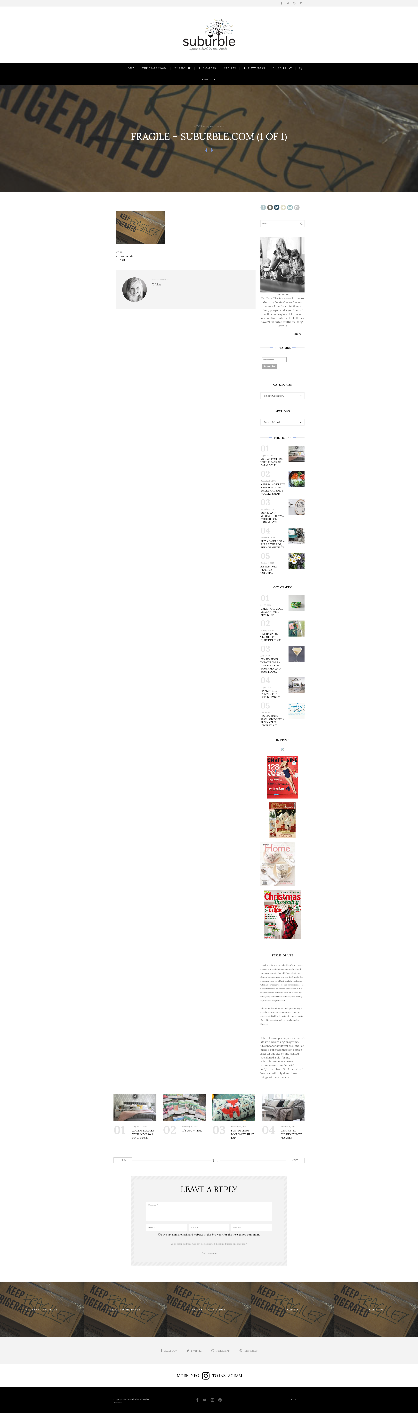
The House (183, 68)
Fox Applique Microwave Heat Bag (242, 1134)
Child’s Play (282, 68)
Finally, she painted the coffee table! (270, 694)
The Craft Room (154, 68)
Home (130, 68)
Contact (209, 79)
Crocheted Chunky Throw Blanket (291, 1134)
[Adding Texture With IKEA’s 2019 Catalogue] (134, 1107)
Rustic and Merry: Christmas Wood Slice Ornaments (272, 517)
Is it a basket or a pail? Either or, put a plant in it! (272, 544)
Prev (123, 1160)
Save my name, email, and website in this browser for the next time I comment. (210, 1234)
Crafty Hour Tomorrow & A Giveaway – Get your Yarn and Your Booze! (270, 665)
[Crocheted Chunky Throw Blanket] (283, 1107)
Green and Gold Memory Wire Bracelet (271, 611)
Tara (199, 126)
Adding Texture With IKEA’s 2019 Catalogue (271, 462)
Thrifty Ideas (254, 68)
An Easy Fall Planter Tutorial (268, 569)
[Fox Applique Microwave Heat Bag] (233, 1107)
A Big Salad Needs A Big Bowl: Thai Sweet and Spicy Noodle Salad (272, 489)
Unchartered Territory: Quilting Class (270, 637)
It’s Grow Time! (192, 1130)
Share (120, 259)
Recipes (230, 68)
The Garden (208, 68)
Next (295, 1160)
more (297, 333)
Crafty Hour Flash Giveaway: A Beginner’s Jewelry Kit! (272, 721)
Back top (296, 1399)
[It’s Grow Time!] (184, 1107)
